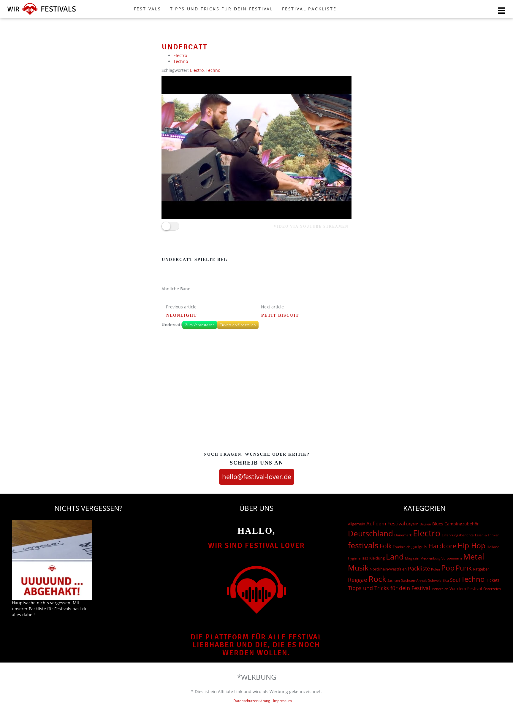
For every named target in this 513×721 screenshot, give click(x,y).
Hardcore (442, 545)
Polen (435, 569)
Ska (446, 580)
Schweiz (434, 580)
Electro (180, 55)
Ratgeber (481, 569)
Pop (448, 568)
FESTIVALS (147, 9)
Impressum (282, 700)
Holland (493, 546)
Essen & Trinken (487, 535)
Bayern (412, 524)
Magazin (412, 558)
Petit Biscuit (280, 315)
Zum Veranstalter (199, 324)
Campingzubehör (461, 524)
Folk (386, 546)
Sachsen (393, 580)
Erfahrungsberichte (458, 535)
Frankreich (401, 546)
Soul (455, 580)
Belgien (425, 524)
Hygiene (354, 558)
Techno (180, 61)
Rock (377, 578)
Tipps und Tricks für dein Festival (221, 9)
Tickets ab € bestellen (238, 324)
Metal (473, 556)
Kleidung (377, 558)
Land (395, 556)
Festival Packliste (309, 9)
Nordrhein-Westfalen (388, 569)
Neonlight (181, 315)
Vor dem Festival (465, 588)
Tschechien (439, 589)
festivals (363, 545)
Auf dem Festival (385, 523)
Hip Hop (471, 545)
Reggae (357, 580)
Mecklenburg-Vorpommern (441, 558)
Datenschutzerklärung (251, 700)
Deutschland (370, 533)
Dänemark (403, 535)
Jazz (365, 558)
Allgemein (356, 524)
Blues (437, 524)
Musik (358, 567)
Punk (464, 568)
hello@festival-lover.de (256, 476)
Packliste (419, 568)
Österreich (492, 588)
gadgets (419, 546)
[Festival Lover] (41, 15)
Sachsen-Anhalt (414, 580)
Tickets (493, 580)
